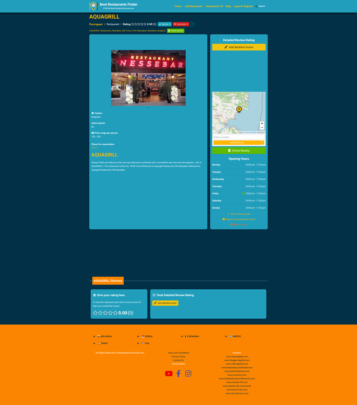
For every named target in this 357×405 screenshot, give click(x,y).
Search (262, 6)
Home (178, 6)
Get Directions (237, 142)
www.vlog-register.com (237, 356)
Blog (228, 6)
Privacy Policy (178, 356)
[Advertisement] (148, 42)
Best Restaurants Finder (119, 4)
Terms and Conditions (178, 352)
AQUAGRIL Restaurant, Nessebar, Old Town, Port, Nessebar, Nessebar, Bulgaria (127, 30)
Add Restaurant (193, 6)
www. (237, 375)
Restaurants (212, 6)
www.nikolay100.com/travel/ (237, 386)
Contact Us (178, 360)
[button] (262, 123)
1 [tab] (148, 108)
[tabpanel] (148, 78)
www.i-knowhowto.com (237, 393)
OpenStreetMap (251, 132)
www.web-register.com (237, 363)
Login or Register (243, 6)
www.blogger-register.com (237, 360)
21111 (94, 148)
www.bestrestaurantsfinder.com (237, 367)
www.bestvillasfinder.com (237, 371)
